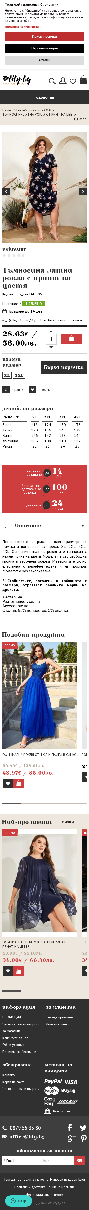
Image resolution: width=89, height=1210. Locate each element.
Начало (8, 110)
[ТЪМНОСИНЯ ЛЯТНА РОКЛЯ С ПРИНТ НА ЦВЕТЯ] (44, 187)
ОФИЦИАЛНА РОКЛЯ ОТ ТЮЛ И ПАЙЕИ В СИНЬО (39, 754)
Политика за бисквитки (22, 26)
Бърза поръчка (64, 367)
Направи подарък (63, 1179)
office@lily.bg (27, 1137)
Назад (82, 119)
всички (67, 822)
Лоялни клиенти (58, 1024)
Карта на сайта (13, 1082)
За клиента (41, 1179)
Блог (81, 1179)
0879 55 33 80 (25, 1128)
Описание (28, 525)
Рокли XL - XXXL (40, 110)
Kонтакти (9, 1075)
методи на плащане (58, 1067)
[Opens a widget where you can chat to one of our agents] (18, 1201)
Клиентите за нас (15, 1038)
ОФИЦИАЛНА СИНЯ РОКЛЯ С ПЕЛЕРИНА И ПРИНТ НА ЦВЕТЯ (34, 944)
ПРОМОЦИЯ (11, 1017)
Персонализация (44, 48)
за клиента (61, 1007)
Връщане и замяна (61, 1187)
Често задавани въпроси (21, 1024)
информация (18, 1007)
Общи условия (13, 1045)
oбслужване (17, 1065)
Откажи (44, 60)
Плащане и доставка (29, 1187)
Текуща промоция (60, 1017)
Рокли (20, 110)
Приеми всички (44, 36)
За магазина (11, 1031)
